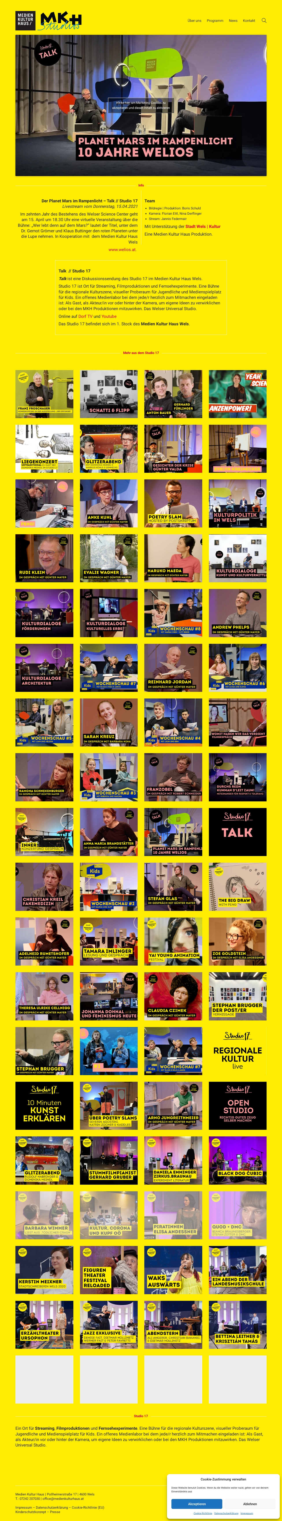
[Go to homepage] (48, 20)
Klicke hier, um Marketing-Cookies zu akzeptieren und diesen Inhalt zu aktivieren (141, 105)
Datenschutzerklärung (226, 1513)
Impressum (247, 1513)
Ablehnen (250, 1504)
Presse (55, 1512)
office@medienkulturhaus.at (63, 1499)
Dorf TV (85, 316)
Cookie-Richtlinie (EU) (88, 1508)
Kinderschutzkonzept (30, 1512)
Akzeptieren (197, 1504)
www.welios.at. (123, 249)
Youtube (109, 316)
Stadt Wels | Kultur (203, 226)
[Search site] (264, 21)
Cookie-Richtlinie (203, 1513)
